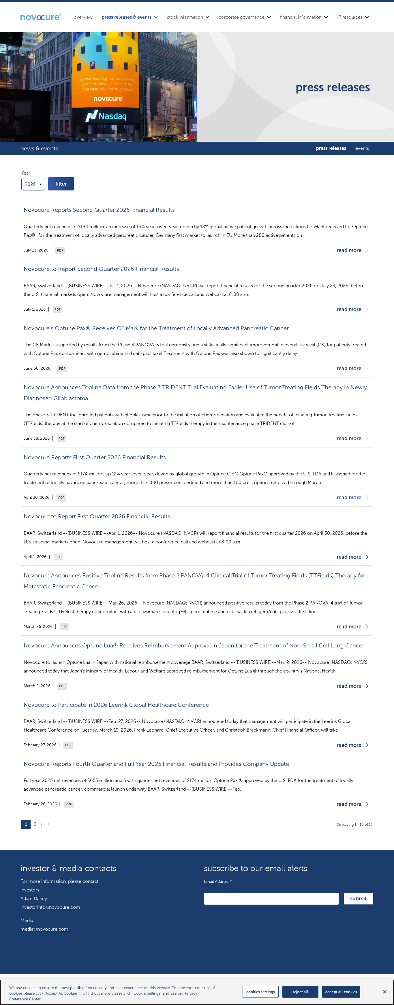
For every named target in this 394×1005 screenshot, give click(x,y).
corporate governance (241, 17)
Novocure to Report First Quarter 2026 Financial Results (97, 516)
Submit (358, 899)
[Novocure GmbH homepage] (40, 17)
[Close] (384, 991)
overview (83, 17)
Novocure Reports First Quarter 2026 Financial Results (95, 457)
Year (25, 173)
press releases (331, 148)
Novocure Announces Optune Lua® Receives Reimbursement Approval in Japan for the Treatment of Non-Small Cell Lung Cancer (194, 645)
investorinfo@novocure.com (50, 907)
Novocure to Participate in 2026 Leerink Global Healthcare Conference (116, 704)
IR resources (350, 17)
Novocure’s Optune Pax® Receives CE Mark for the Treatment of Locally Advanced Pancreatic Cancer (156, 328)
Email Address (218, 881)
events (362, 148)
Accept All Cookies (341, 991)
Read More (349, 250)
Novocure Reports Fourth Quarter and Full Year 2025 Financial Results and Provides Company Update (156, 763)
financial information (301, 17)
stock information (185, 17)
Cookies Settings (260, 991)
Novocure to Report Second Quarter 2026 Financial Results (101, 268)
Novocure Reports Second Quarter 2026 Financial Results (99, 209)
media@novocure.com (44, 929)
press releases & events (126, 17)
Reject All (300, 991)
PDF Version (59, 250)
